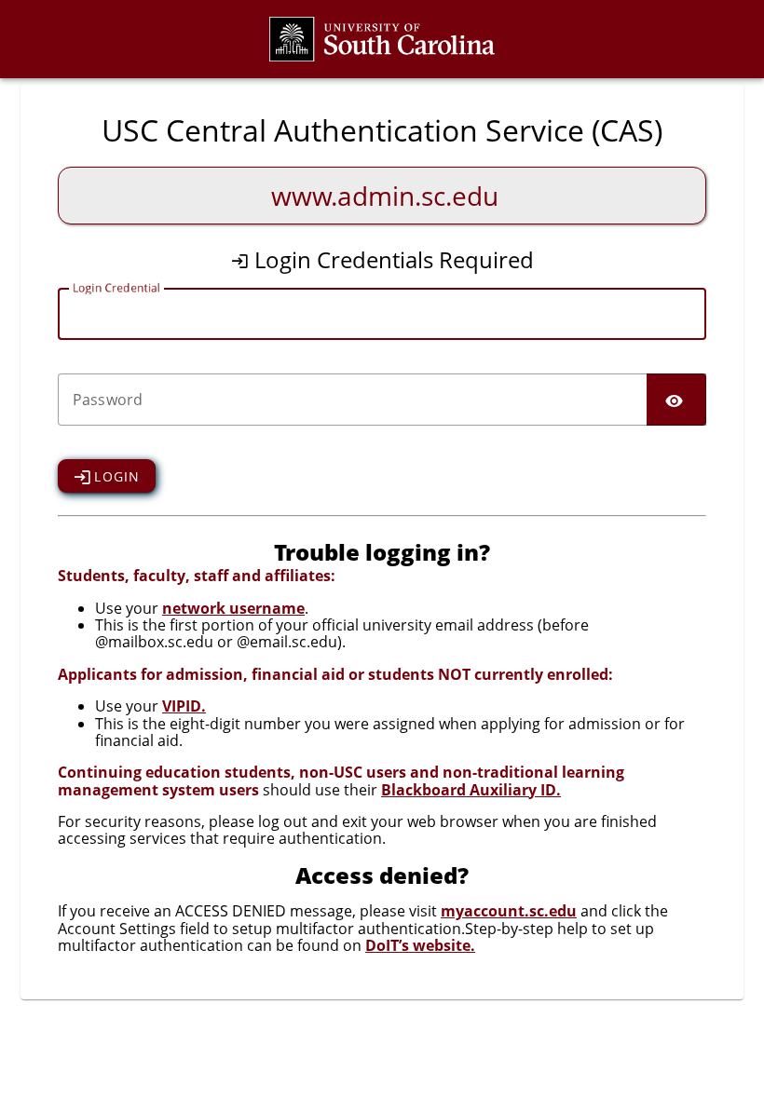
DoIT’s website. (420, 945)
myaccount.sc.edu (509, 911)
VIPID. (184, 706)
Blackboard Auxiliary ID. (471, 790)
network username (233, 608)
